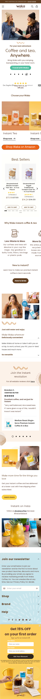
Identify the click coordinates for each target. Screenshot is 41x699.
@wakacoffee (21, 511)
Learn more (9, 497)
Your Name (11, 641)
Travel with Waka (20, 67)
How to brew (20, 280)
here (33, 381)
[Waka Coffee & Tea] (20, 6)
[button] (20, 656)
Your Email (11, 648)
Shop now (7, 138)
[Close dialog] (39, 626)
